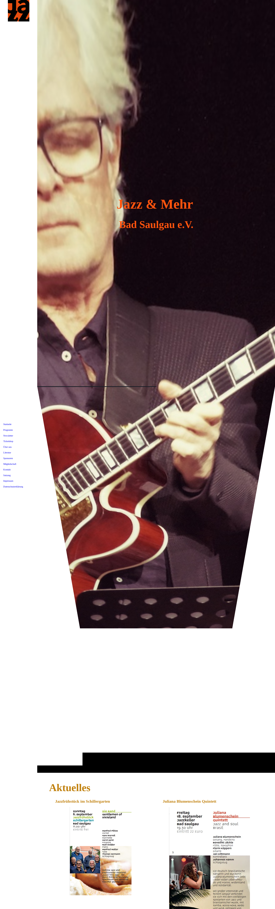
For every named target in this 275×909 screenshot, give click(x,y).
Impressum (8, 481)
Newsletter (8, 435)
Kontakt (7, 469)
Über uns (7, 447)
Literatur (7, 452)
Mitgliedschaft (9, 464)
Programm (8, 430)
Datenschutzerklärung (13, 486)
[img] (156, 386)
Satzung (7, 475)
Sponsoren (8, 458)
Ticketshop (8, 441)
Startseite (7, 424)
